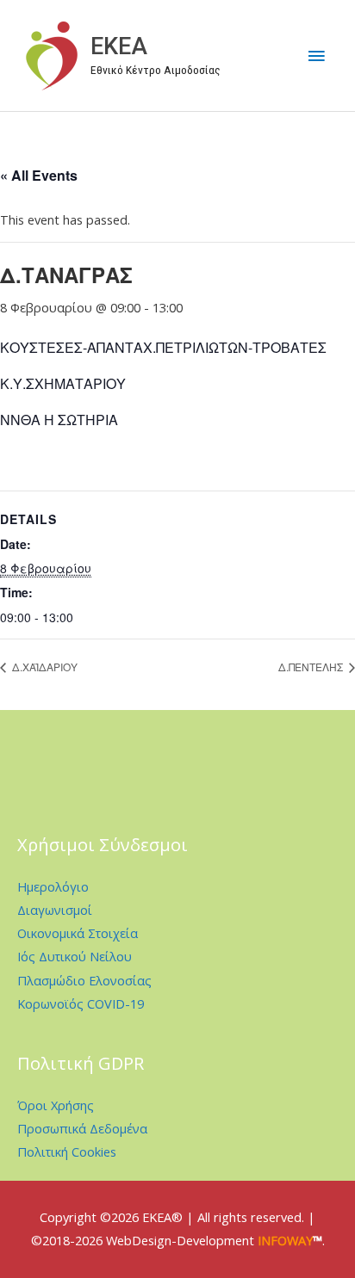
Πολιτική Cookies (66, 1151)
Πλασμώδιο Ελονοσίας (84, 980)
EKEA (118, 46)
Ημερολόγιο (53, 886)
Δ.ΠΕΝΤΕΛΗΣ (312, 666)
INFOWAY (285, 1240)
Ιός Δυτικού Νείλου (74, 956)
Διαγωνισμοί (54, 909)
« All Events (39, 175)
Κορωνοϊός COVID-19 (80, 1003)
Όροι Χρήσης (55, 1105)
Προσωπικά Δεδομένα (82, 1128)
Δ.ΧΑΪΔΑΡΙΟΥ (43, 666)
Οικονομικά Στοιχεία (77, 933)
